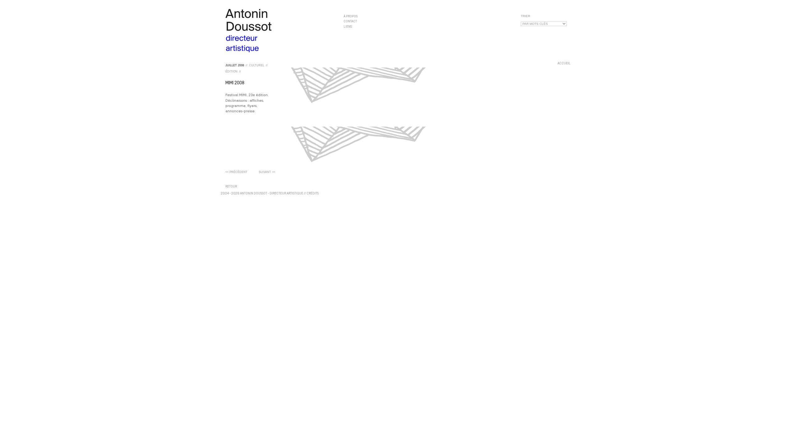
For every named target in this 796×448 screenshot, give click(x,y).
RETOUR (231, 187)
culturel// (258, 65)
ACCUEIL (564, 63)
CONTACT (350, 21)
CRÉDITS (313, 193)
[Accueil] (279, 31)
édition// (233, 71)
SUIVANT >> (267, 172)
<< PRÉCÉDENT (236, 172)
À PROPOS (351, 16)
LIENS (348, 26)
